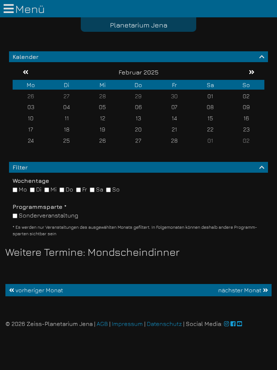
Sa (98, 189)
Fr (84, 189)
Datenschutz (164, 323)
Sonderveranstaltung (47, 215)
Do (68, 189)
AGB (102, 323)
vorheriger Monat (38, 290)
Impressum (127, 323)
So (115, 189)
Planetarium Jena (138, 25)
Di (38, 189)
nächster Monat (240, 290)
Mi (53, 189)
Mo (22, 189)
